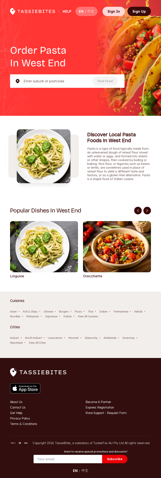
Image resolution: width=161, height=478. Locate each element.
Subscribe (114, 459)
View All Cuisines (88, 316)
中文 (90, 11)
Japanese (51, 316)
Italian (67, 316)
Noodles (15, 316)
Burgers (64, 311)
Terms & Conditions (23, 424)
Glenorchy (91, 337)
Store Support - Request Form (106, 413)
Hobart (14, 337)
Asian (13, 311)
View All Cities (37, 342)
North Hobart (33, 337)
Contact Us (18, 407)
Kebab (138, 311)
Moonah (74, 337)
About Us (16, 402)
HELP (67, 11)
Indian (103, 311)
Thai (90, 311)
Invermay (128, 337)
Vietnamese (121, 311)
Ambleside (110, 337)
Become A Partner (98, 402)
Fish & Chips (30, 311)
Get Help (16, 413)
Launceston (55, 337)
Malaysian (32, 316)
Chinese (48, 311)
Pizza (78, 311)
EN (81, 11)
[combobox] (23, 81)
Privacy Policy (20, 418)
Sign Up (139, 11)
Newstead (16, 342)
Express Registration (100, 407)
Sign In (114, 11)
